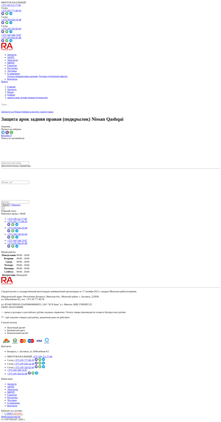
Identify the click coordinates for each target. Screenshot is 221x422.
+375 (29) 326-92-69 (11, 28)
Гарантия (12, 65)
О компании (13, 73)
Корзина (6, 135)
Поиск (5, 205)
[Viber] (7, 132)
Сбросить (15, 205)
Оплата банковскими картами (22, 76)
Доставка (12, 71)
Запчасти (12, 54)
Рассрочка (12, 68)
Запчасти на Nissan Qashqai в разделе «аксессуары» (27, 111)
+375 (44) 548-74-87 (11, 35)
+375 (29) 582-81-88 (11, 37)
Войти (4, 81)
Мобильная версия (10, 416)
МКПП (11, 62)
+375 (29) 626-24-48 (11, 19)
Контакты (12, 79)
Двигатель (12, 60)
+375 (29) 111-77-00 (11, 5)
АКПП (10, 57)
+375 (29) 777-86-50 (11, 10)
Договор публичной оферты (53, 76)
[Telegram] (3, 132)
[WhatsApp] (11, 132)
